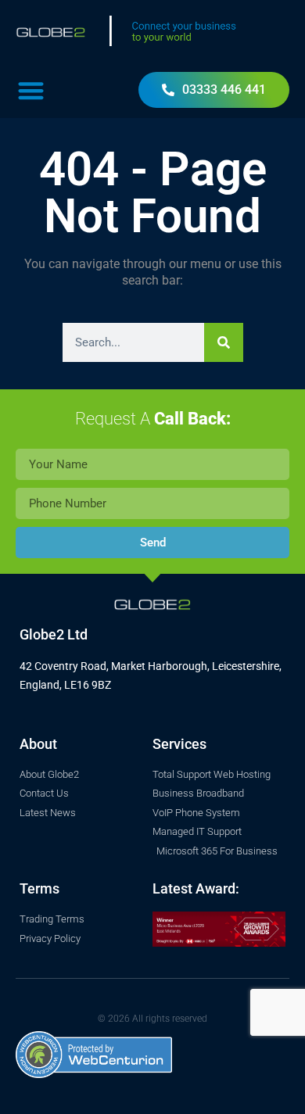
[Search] (223, 342)
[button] (31, 90)
